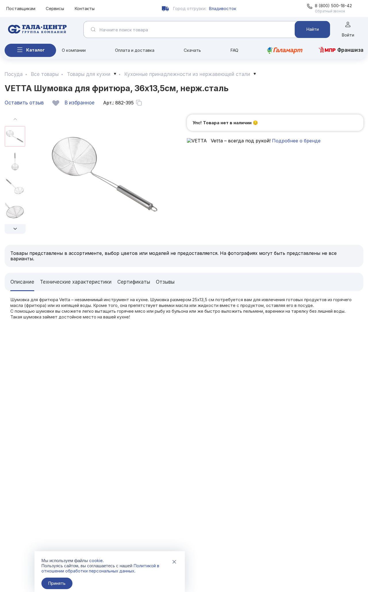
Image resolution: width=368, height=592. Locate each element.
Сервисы (55, 8)
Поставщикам (20, 8)
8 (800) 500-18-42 (333, 5)
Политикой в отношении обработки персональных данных (100, 568)
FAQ (234, 50)
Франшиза (350, 50)
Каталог (35, 50)
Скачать (192, 50)
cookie (96, 560)
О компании (74, 50)
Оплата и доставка (134, 50)
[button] (15, 229)
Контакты (84, 8)
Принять (57, 583)
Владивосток (222, 8)
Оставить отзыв (24, 103)
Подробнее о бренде (296, 141)
